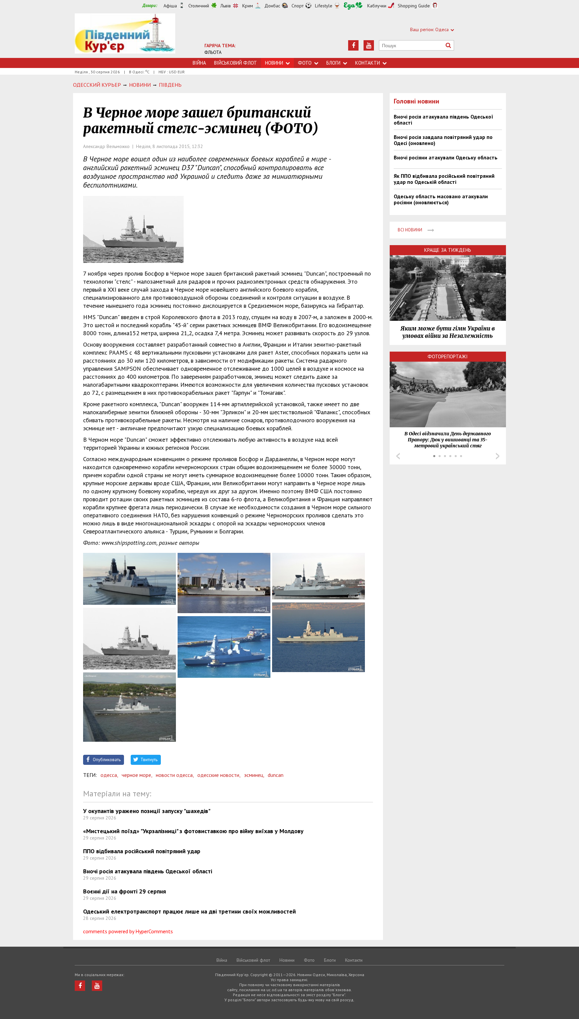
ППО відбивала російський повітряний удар (141, 851)
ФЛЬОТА (212, 52)
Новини (274, 63)
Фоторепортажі (448, 356)
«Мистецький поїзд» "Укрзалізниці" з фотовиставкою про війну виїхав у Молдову (193, 831)
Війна (199, 63)
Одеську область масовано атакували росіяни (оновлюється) (441, 199)
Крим (247, 6)
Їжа (353, 6)
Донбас (272, 6)
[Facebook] (353, 45)
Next (497, 456)
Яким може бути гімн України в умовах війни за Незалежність (447, 332)
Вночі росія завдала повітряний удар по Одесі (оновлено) (443, 140)
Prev (398, 456)
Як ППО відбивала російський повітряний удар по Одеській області (444, 178)
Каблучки (376, 6)
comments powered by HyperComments (128, 931)
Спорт (298, 6)
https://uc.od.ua (125, 35)
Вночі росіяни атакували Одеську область (446, 157)
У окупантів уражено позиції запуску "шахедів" (146, 811)
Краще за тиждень (447, 250)
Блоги (333, 63)
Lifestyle (323, 6)
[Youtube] (369, 45)
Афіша (170, 6)
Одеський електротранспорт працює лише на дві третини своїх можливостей (189, 911)
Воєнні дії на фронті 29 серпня (124, 891)
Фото (305, 63)
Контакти (367, 63)
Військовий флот (235, 63)
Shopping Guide (414, 6)
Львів (225, 6)
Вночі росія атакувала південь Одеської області (147, 871)
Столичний (198, 6)
